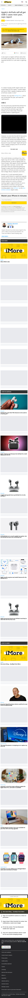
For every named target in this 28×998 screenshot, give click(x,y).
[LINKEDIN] (11, 227)
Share (4, 53)
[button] (26, 2)
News (3, 20)
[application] (14, 123)
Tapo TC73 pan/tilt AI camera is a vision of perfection (14, 916)
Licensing (4, 969)
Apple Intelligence (19, 5)
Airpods (3, 8)
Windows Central (5, 986)
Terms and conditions (6, 952)
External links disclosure (7, 972)
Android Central (5, 983)
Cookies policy (5, 961)
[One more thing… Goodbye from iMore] (14, 906)
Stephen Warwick (10, 20)
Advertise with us (5, 981)
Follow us (17, 52)
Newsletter (24, 53)
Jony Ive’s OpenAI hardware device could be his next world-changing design (14, 933)
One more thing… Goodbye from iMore (13, 911)
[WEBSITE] (13, 227)
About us (3, 975)
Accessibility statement (7, 963)
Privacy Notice (18, 207)
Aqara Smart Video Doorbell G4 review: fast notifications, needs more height (15, 922)
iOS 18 (9, 5)
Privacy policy (4, 958)
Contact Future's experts (7, 955)
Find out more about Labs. (14, 30)
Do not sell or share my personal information (11, 989)
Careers (3, 966)
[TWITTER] (8, 227)
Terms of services (16, 206)
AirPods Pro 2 (18, 95)
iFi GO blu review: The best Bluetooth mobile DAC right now (13, 927)
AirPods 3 (16, 188)
